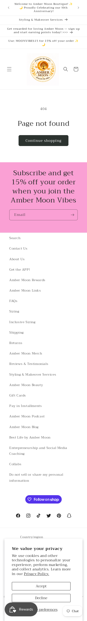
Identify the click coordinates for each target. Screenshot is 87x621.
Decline (41, 598)
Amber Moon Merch (25, 353)
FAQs (13, 301)
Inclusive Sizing (22, 322)
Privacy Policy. (36, 574)
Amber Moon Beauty (26, 385)
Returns (15, 343)
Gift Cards (17, 395)
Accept (41, 586)
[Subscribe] (72, 214)
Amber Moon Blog (24, 427)
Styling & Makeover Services (32, 374)
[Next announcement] (78, 8)
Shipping (16, 332)
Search (15, 238)
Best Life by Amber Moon (30, 437)
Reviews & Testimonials (28, 364)
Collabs (15, 464)
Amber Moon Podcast (27, 416)
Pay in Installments (25, 406)
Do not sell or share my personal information (36, 477)
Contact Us (18, 248)
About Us (17, 259)
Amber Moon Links (25, 290)
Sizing (14, 311)
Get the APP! (19, 269)
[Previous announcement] (8, 8)
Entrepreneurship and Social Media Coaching (38, 450)
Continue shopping (43, 141)
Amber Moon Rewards (27, 280)
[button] (9, 69)
